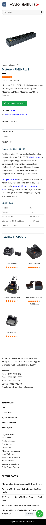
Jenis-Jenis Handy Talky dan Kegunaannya (20, 505)
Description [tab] (7, 132)
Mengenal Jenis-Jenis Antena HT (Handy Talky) (22, 484)
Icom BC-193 (11, 333)
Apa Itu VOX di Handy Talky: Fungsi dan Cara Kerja (21, 490)
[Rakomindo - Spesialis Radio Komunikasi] (23, 4)
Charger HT (13, 65)
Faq (3, 407)
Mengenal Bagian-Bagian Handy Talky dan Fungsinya (20, 512)
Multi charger (35, 157)
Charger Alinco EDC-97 (34, 297)
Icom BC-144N (12, 264)
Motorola (13, 121)
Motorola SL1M (19, 186)
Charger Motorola (10, 179)
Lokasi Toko (7, 412)
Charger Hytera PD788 (12, 297)
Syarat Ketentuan (9, 417)
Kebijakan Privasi (9, 422)
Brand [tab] (5, 137)
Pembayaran (7, 427)
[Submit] (41, 12)
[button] (4, 4)
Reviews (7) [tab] (7, 142)
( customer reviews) (11, 80)
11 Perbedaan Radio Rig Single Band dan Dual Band (22, 499)
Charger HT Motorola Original (16, 114)
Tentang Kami (8, 402)
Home (4, 65)
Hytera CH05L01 (34, 264)
